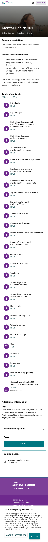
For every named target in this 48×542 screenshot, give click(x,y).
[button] (24, 429)
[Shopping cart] (33, 3)
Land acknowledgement (24, 483)
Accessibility (21, 488)
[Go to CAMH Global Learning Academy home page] (7, 2)
